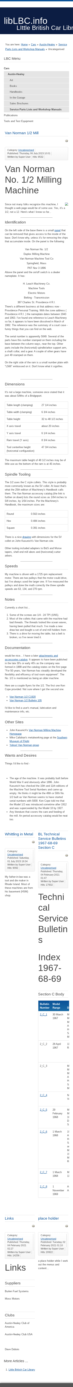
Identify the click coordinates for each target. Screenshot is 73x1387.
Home (24, 44)
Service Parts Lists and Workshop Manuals (36, 109)
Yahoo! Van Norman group (24, 745)
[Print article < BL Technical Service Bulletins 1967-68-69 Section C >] (66, 856)
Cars (33, 44)
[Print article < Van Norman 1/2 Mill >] (66, 141)
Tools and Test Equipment (18, 121)
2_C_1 (43, 1014)
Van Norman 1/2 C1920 (23, 696)
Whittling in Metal (19, 834)
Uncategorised (26, 150)
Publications (11, 115)
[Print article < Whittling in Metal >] (33, 842)
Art (11, 80)
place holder (48, 1218)
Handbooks (16, 91)
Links (9, 1218)
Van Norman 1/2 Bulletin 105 (26, 700)
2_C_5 (43, 1109)
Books (13, 86)
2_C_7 (43, 1172)
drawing (26, 537)
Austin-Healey (47, 44)
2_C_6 (43, 1131)
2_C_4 (43, 1095)
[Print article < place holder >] (66, 1226)
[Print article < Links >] (33, 1226)
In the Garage (17, 97)
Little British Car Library (22, 1369)
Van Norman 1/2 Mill (22, 133)
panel (58, 230)
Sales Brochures (19, 103)
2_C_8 (43, 1186)
